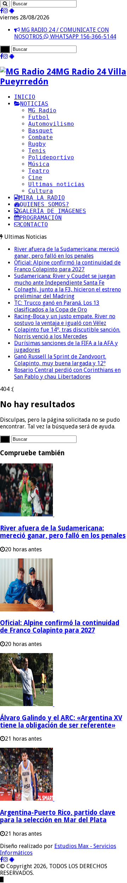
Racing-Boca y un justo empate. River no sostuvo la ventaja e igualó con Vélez (64, 319)
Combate (40, 137)
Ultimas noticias (56, 184)
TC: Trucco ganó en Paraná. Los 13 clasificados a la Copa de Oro (56, 306)
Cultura (40, 191)
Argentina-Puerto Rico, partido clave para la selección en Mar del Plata (57, 816)
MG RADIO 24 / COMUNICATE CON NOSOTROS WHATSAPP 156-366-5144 (65, 33)
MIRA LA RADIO (42, 197)
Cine (35, 177)
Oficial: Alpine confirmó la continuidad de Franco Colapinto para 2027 (67, 266)
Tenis (37, 150)
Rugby (37, 144)
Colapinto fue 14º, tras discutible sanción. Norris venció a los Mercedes (67, 333)
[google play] (12, 10)
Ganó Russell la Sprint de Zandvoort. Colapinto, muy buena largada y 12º (60, 360)
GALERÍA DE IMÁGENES (52, 211)
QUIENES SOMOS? (44, 204)
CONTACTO (34, 224)
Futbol (38, 117)
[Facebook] (1, 10)
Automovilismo (51, 123)
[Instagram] (5, 10)
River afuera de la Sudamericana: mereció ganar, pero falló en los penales (66, 252)
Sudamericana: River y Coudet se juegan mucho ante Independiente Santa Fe (64, 279)
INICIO (24, 97)
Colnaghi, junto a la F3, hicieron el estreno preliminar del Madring (67, 293)
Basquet (40, 130)
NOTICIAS (34, 103)
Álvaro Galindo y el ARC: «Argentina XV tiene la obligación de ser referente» (61, 721)
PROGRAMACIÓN (40, 217)
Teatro (38, 170)
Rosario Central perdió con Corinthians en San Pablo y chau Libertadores (67, 373)
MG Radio (42, 110)
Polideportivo (51, 157)
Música (38, 164)
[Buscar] (5, 3)
